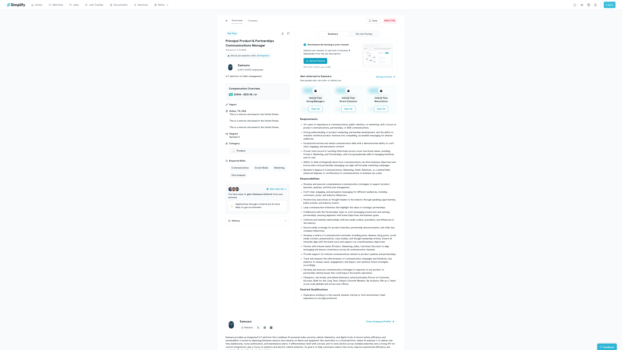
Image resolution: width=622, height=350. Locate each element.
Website (248, 328)
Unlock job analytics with (250, 56)
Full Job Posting (364, 34)
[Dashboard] (16, 5)
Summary (333, 34)
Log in (609, 5)
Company (253, 21)
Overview (237, 20)
